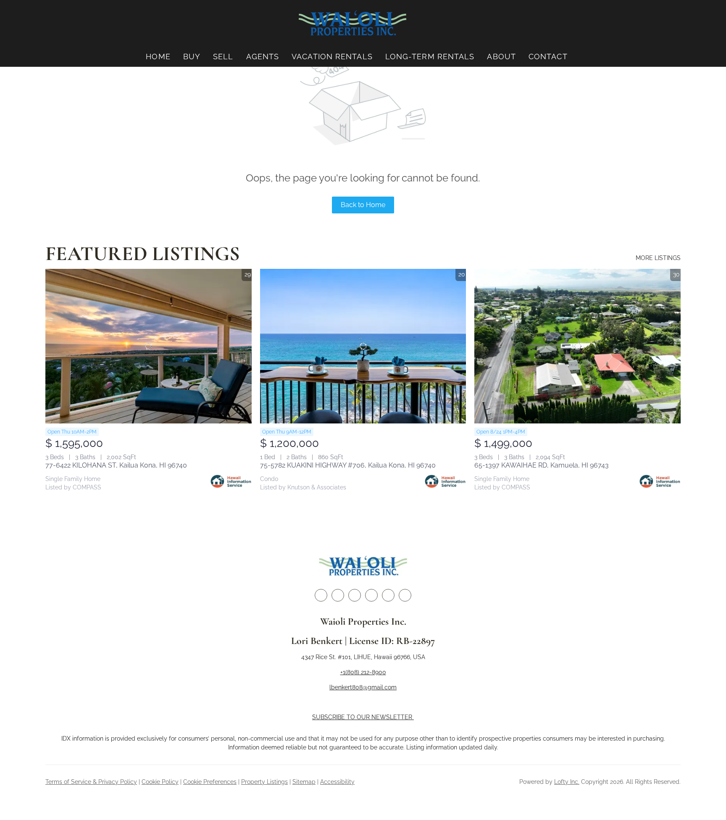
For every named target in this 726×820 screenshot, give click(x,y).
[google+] (405, 595)
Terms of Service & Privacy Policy (91, 781)
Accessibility (337, 781)
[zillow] (354, 595)
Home (158, 56)
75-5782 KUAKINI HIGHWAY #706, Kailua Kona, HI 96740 (348, 465)
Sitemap (304, 781)
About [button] (501, 56)
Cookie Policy (160, 781)
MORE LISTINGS (658, 258)
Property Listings (264, 781)
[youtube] (388, 595)
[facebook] (321, 595)
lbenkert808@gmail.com (363, 687)
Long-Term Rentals (430, 56)
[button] (352, 23)
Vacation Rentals (332, 56)
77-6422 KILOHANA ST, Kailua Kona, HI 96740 (116, 465)
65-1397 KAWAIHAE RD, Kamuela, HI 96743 (541, 465)
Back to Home (363, 205)
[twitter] (337, 595)
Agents (262, 56)
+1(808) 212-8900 (363, 672)
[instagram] (371, 595)
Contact (548, 56)
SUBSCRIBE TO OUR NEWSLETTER (363, 717)
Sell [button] (223, 56)
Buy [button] (191, 56)
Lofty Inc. (566, 781)
